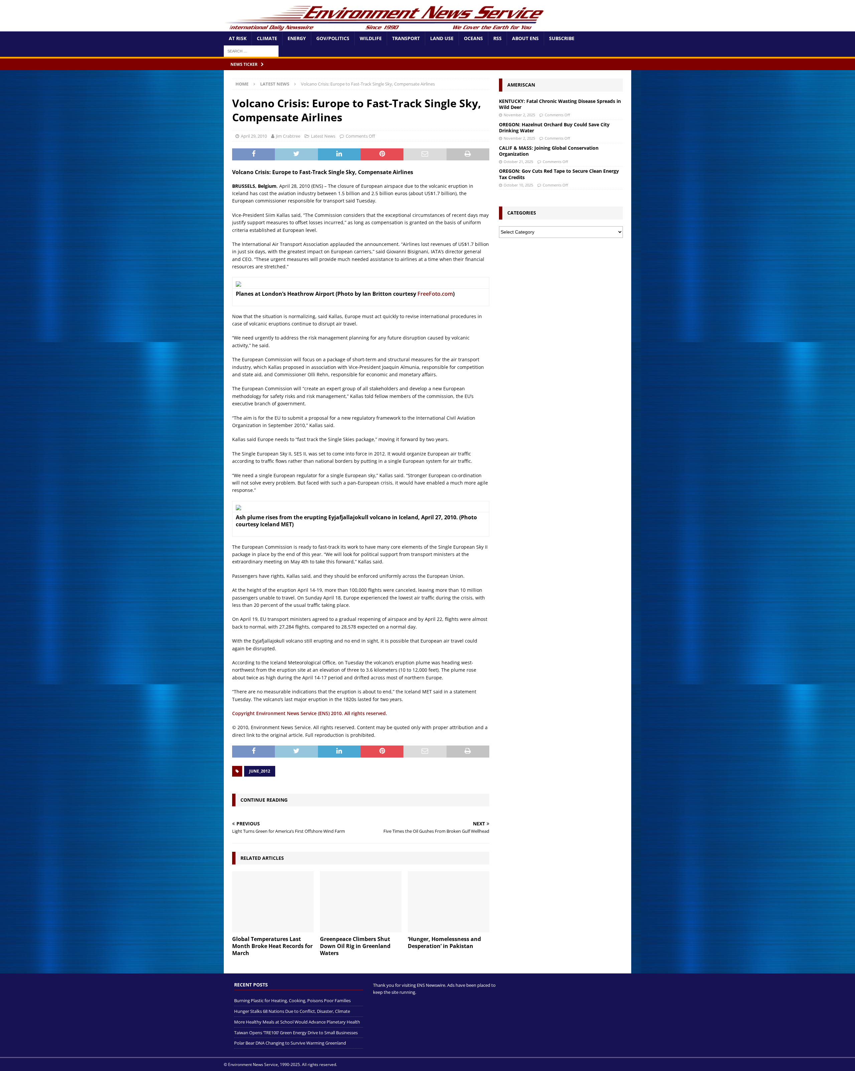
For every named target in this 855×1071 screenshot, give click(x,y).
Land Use (442, 38)
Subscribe (561, 38)
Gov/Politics (332, 38)
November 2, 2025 (519, 114)
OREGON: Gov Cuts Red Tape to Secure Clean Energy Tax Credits (559, 174)
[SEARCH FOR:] (251, 50)
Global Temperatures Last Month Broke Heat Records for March (272, 946)
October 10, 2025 (518, 184)
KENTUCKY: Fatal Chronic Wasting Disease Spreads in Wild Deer (560, 104)
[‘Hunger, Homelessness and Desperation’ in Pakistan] (448, 901)
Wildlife (371, 38)
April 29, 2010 (254, 136)
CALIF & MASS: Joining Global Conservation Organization (548, 151)
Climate (267, 38)
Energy (297, 38)
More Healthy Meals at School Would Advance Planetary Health (297, 1022)
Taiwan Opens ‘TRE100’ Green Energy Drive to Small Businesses (296, 1032)
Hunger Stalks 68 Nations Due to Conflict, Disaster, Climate (292, 1011)
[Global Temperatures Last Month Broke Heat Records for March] (273, 901)
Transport (406, 38)
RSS (497, 38)
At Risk (237, 38)
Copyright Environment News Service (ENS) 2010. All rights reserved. (309, 713)
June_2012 (259, 771)
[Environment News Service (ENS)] (386, 27)
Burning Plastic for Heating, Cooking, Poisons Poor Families (292, 1000)
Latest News (323, 136)
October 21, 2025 (518, 161)
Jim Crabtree (288, 136)
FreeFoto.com (435, 293)
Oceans (473, 38)
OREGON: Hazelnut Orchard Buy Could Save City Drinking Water (554, 127)
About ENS (525, 38)
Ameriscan (521, 85)
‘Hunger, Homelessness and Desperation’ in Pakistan (444, 942)
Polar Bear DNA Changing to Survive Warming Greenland (290, 1043)
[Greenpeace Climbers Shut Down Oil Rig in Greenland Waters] (360, 901)
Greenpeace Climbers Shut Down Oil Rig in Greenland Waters (355, 946)
